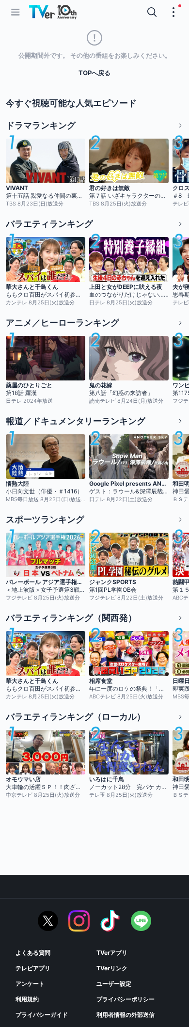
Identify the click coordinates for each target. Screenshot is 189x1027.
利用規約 (27, 999)
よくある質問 (33, 952)
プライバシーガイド (42, 1014)
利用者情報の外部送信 (125, 1014)
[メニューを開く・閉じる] (173, 12)
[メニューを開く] (15, 12)
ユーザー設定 (113, 983)
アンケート (30, 983)
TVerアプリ (111, 952)
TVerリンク (111, 968)
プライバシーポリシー (125, 999)
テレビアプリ (33, 968)
